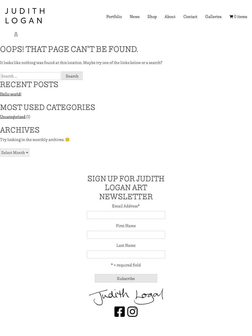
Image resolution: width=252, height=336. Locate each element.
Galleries (213, 17)
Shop (152, 17)
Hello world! (10, 94)
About (170, 17)
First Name (126, 226)
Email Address (126, 206)
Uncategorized (13, 116)
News (135, 17)
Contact (190, 17)
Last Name (126, 245)
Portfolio (114, 17)
